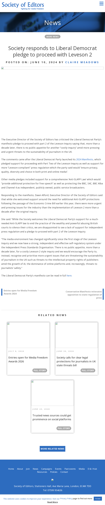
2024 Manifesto (84, 159)
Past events (70, 468)
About (20, 468)
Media (82, 468)
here (69, 275)
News (35, 468)
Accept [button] (97, 498)
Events (58, 468)
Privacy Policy (66, 498)
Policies (53, 472)
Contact (64, 472)
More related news (52, 448)
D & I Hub (92, 468)
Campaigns (46, 468)
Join (28, 468)
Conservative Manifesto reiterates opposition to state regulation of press (84, 294)
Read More (52, 502)
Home (11, 468)
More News (52, 36)
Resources (42, 472)
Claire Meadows (82, 62)
